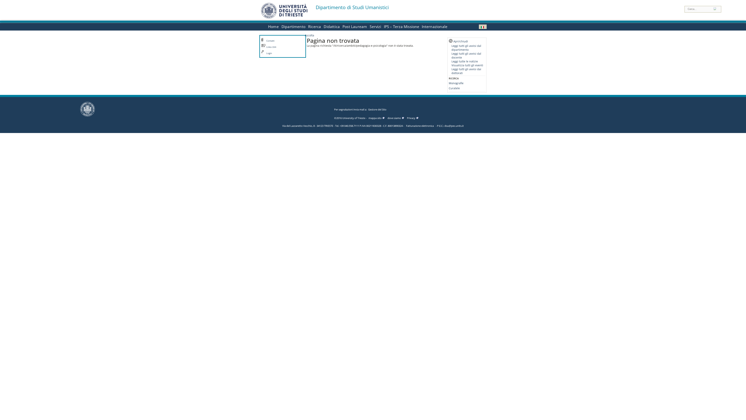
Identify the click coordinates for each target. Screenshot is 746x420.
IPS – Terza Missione (401, 26)
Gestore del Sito (377, 109)
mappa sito (375, 118)
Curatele (454, 88)
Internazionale (435, 26)
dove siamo (394, 118)
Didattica (332, 26)
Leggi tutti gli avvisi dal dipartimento (466, 48)
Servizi (375, 26)
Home (273, 26)
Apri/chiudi (460, 41)
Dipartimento (293, 26)
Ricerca (314, 26)
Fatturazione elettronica (420, 126)
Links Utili (271, 47)
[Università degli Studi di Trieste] (284, 17)
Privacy (411, 118)
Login (269, 53)
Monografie (456, 83)
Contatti (270, 40)
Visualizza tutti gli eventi (467, 65)
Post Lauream (354, 26)
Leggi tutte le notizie (464, 61)
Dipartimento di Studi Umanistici (352, 7)
